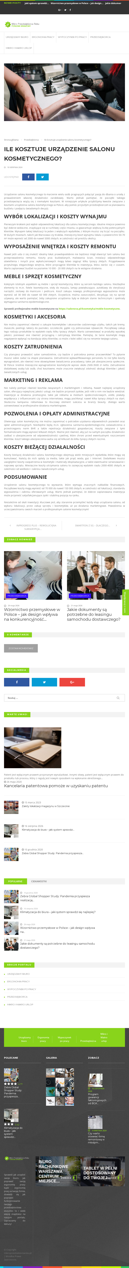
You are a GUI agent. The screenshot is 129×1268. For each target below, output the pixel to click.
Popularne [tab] (15, 881)
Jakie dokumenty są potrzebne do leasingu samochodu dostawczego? (94, 614)
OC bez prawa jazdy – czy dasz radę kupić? (102, 1173)
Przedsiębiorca (100, 37)
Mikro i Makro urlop (19, 48)
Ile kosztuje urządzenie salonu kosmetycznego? (59, 154)
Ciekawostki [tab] (39, 881)
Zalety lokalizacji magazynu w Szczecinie (46, 806)
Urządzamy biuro (17, 37)
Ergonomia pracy (43, 37)
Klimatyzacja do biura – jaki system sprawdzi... (48, 829)
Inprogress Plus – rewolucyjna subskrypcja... (36, 527)
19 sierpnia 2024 (14, 167)
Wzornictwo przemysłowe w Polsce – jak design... (69, 3)
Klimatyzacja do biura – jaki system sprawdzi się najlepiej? (58, 912)
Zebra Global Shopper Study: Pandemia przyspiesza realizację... (55, 898)
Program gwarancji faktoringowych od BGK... (97, 1099)
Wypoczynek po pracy (72, 37)
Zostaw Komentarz (21, 648)
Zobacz (66, 1178)
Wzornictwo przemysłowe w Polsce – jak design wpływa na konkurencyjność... (32, 614)
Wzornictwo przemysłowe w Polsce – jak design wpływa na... (57, 930)
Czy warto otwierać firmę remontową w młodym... (96, 1138)
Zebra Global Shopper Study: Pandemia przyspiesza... (53, 853)
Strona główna (11, 139)
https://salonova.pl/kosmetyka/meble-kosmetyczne (89, 308)
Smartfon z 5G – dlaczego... (93, 525)
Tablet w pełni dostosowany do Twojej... (55, 1173)
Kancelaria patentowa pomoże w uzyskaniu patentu (56, 786)
